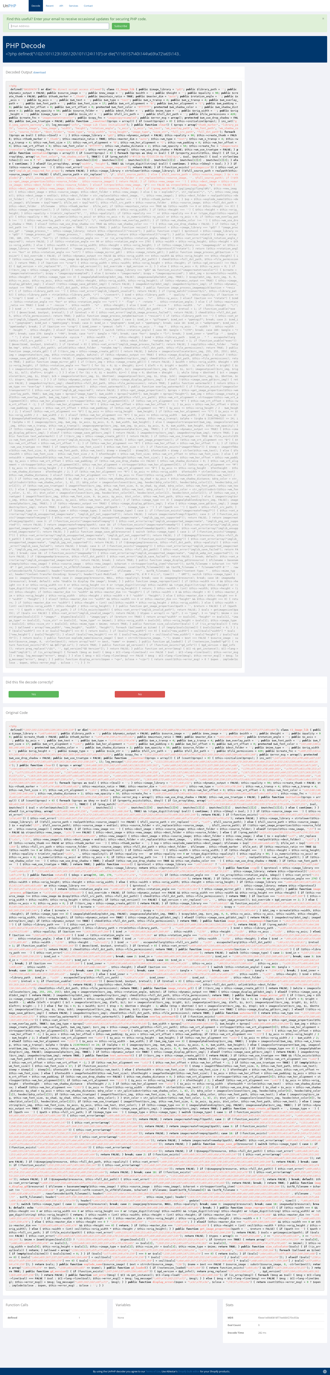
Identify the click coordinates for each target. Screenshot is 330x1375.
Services (73, 5)
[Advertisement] (282, 93)
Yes (34, 694)
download (39, 72)
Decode (36, 5)
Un (9, 5)
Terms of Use (153, 1371)
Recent (50, 5)
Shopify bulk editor (189, 1371)
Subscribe (120, 26)
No (140, 694)
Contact (88, 5)
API (61, 5)
